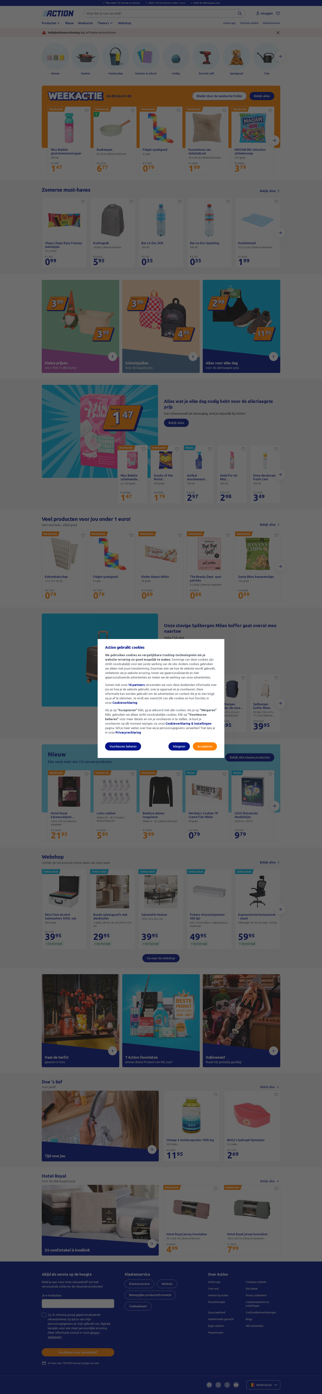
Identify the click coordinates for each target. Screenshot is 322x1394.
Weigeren (179, 746)
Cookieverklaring (124, 702)
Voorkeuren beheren (123, 746)
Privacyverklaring (128, 732)
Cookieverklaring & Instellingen (188, 723)
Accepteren (204, 746)
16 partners (136, 684)
